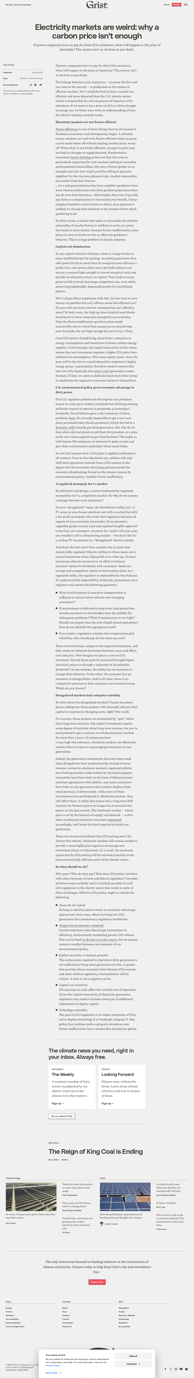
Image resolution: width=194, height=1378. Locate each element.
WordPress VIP (27, 1367)
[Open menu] (185, 4)
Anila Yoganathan (69, 1195)
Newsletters (124, 1308)
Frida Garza (161, 1229)
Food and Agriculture (15, 1326)
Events (122, 1312)
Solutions (10, 1315)
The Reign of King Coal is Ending (96, 1151)
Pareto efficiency (67, 129)
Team (64, 1312)
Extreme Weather (13, 1323)
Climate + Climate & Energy (31, 78)
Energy (9, 1308)
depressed (114, 819)
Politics (65, 1160)
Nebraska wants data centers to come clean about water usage (77, 1187)
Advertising (124, 1319)
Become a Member (127, 1315)
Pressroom (67, 1326)
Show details (52, 1373)
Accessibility (124, 1326)
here (72, 418)
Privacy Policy (23, 1370)
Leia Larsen (11, 1223)
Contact (65, 1315)
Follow (166, 4)
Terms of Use (11, 1370)
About (65, 1308)
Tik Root (66, 1232)
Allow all (133, 1356)
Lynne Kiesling (80, 157)
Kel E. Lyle (160, 1207)
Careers (65, 1319)
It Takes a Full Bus (166, 1203)
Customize (132, 1364)
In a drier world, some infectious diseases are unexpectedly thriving (168, 1187)
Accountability (12, 1319)
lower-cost (101, 371)
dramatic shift (65, 427)
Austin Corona (111, 1224)
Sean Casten (8, 65)
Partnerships (67, 1323)
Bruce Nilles (54, 1160)
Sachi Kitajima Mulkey (72, 1210)
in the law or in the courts (99, 939)
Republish (123, 1323)
